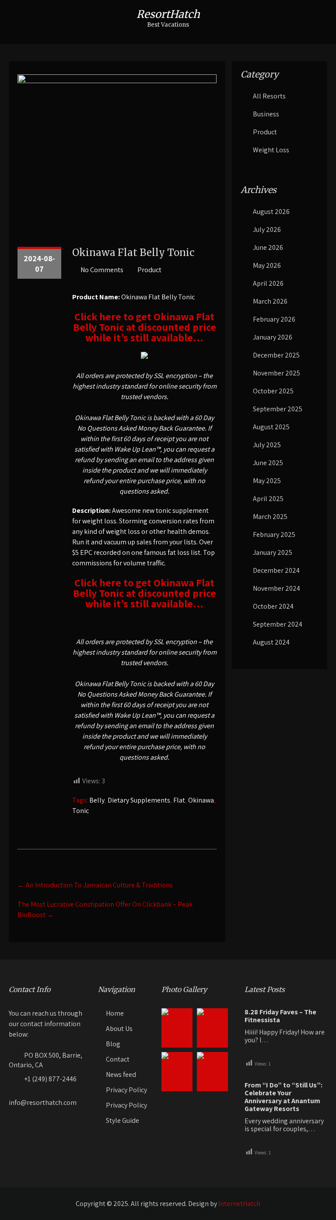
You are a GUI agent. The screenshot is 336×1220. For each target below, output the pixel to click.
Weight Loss (271, 149)
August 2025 (271, 426)
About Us (119, 1028)
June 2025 (268, 462)
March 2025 (270, 516)
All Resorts (269, 96)
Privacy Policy (126, 1089)
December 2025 (276, 355)
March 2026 (270, 301)
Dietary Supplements (139, 800)
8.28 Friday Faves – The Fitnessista (280, 1016)
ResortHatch (168, 14)
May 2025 (267, 480)
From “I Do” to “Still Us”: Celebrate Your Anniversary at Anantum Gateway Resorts (283, 1097)
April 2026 (268, 283)
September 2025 (277, 409)
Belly (97, 800)
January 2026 (272, 337)
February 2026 (274, 319)
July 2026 (267, 229)
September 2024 (277, 624)
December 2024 (276, 570)
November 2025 (276, 373)
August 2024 (271, 642)
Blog (113, 1043)
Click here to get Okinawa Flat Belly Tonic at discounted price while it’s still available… (144, 326)
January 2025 (272, 552)
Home (115, 1013)
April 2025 (268, 498)
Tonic (80, 810)
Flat (179, 800)
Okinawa (201, 800)
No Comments (101, 269)
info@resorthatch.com (43, 1102)
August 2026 (271, 211)
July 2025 (267, 444)
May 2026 (267, 265)
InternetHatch (239, 1203)
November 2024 (276, 588)
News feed (121, 1074)
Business (266, 114)
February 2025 (274, 534)
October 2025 (273, 391)
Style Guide (122, 1120)
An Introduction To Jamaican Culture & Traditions (95, 885)
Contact (118, 1059)
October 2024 (273, 606)
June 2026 (268, 247)
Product (149, 269)
